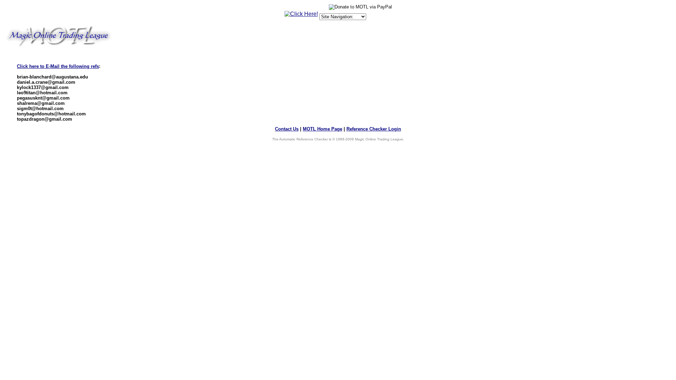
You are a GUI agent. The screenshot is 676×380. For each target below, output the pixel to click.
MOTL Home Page (322, 129)
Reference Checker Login (373, 129)
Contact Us (287, 129)
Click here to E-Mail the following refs (58, 66)
